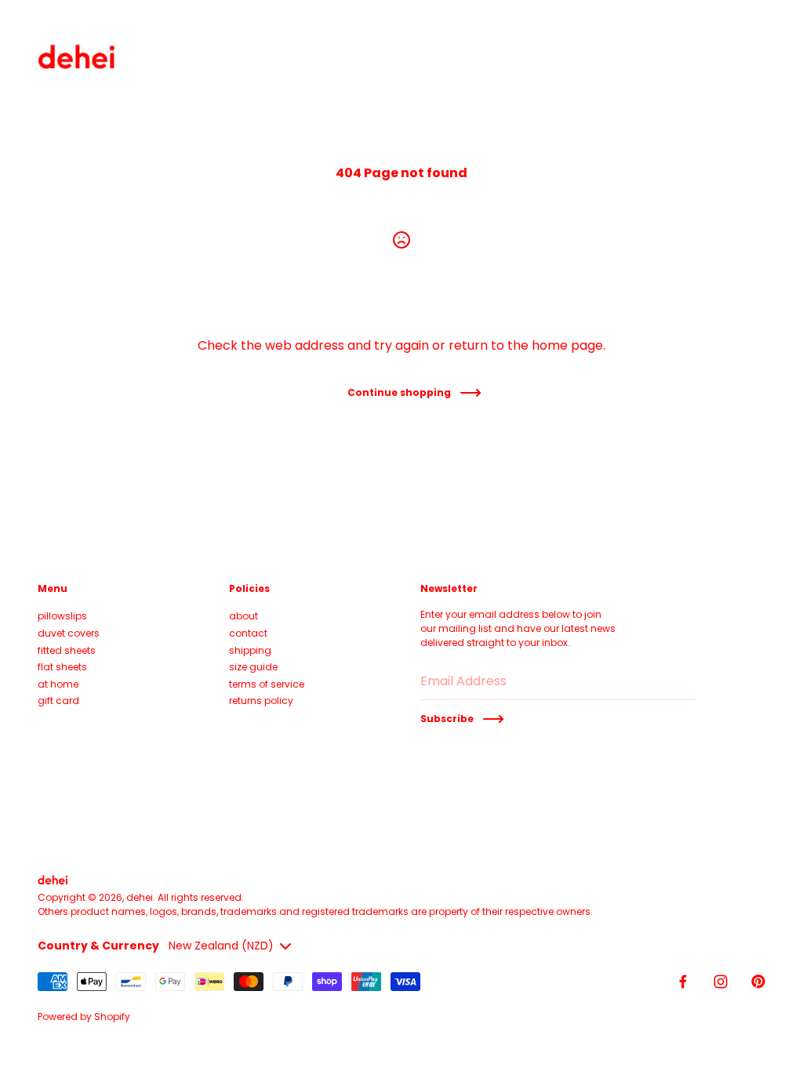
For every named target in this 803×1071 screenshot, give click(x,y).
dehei (139, 897)
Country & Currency (98, 945)
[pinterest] (758, 981)
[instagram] (720, 981)
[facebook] (683, 981)
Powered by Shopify (84, 1016)
